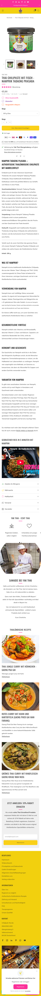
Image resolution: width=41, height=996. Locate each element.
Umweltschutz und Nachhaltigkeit (13, 903)
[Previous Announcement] (2, 5)
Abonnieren (20, 842)
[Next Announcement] (39, 5)
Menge (4, 109)
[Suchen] (38, 10)
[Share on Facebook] (17, 156)
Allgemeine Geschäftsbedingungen (14, 873)
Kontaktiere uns (7, 876)
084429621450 (7, 926)
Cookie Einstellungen (9, 869)
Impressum (5, 860)
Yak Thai (4, 75)
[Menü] (3, 11)
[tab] (19, 542)
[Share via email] (24, 156)
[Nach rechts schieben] (36, 64)
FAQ (3, 906)
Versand (24, 94)
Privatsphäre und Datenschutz (12, 866)
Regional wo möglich (9, 893)
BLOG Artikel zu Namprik (24, 431)
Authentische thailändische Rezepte (14, 896)
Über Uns (5, 890)
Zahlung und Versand (9, 899)
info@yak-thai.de (8, 923)
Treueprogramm (7, 909)
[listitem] (20, 5)
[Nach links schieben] (4, 64)
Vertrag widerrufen (8, 879)
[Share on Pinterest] (20, 156)
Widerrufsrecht (7, 863)
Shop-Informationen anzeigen (12, 152)
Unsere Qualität (7, 913)
